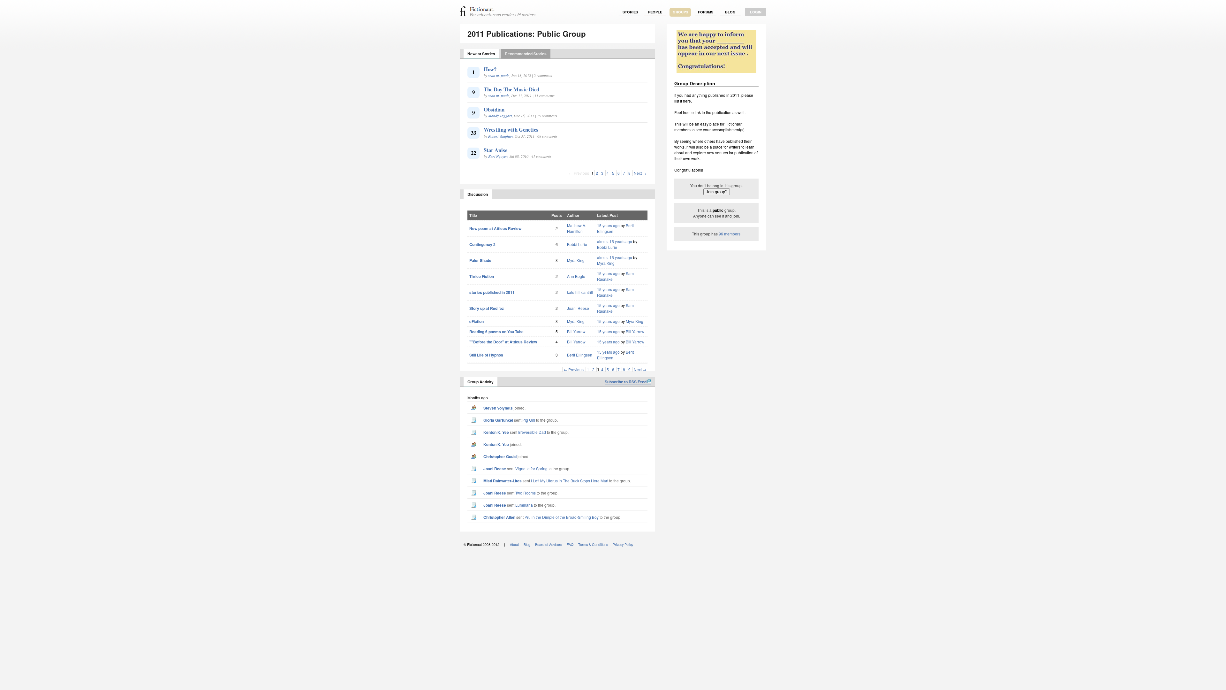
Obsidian (494, 109)
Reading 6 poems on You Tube (496, 331)
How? (490, 69)
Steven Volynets (498, 408)
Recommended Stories (526, 54)
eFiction (476, 321)
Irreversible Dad (532, 432)
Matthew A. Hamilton (576, 228)
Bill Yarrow (576, 331)
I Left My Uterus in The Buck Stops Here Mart (569, 480)
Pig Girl (528, 420)
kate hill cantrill (580, 292)
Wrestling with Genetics (511, 130)
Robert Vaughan (500, 136)
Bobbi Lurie (577, 244)
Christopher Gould (500, 456)
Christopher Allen (499, 517)
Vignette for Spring (531, 468)
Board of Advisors (548, 544)
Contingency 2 (482, 244)
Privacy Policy (623, 544)
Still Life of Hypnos (486, 355)
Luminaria (524, 505)
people (655, 12)
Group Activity (480, 382)
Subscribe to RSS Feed (626, 382)
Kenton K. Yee (496, 432)
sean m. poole (498, 75)
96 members (729, 233)
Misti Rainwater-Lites (502, 481)
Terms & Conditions (593, 544)
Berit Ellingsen (579, 354)
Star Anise (495, 150)
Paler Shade (480, 260)
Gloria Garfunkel (498, 420)
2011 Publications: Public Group (526, 33)
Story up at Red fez (486, 308)
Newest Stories (481, 54)
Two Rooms (525, 492)
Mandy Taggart (500, 115)
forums (705, 12)
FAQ (570, 544)
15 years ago (608, 225)
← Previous (574, 369)
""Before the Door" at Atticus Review (503, 342)
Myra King (576, 260)
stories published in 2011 (492, 292)
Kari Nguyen (498, 156)
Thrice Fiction (481, 276)
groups (680, 12)
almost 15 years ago (614, 241)
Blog (730, 12)
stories (630, 12)
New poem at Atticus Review (495, 228)
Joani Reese (578, 308)
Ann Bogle (576, 276)
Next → (640, 173)
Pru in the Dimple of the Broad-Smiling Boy (562, 517)
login (755, 12)
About (514, 544)
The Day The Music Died (511, 89)
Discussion (477, 194)
